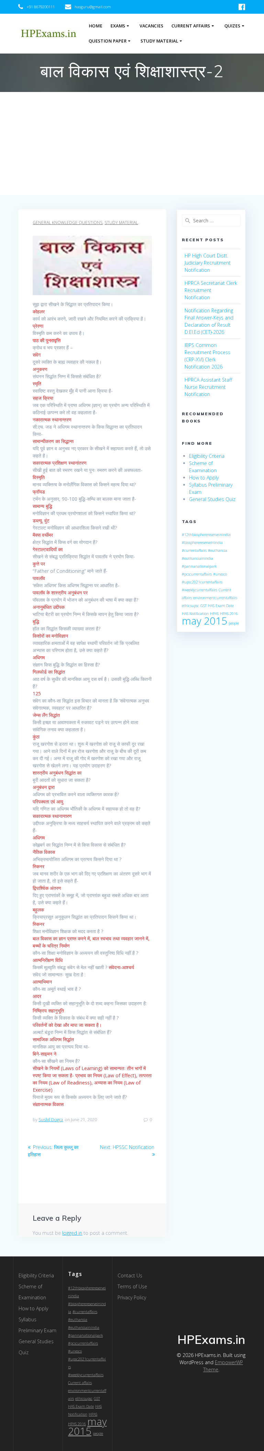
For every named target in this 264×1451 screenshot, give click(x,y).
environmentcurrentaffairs (215, 597)
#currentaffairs (194, 550)
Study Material (159, 41)
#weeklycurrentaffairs (199, 590)
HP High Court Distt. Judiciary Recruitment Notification (208, 262)
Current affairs (80, 1382)
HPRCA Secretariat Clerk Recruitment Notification (211, 290)
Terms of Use (132, 1286)
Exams (117, 26)
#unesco (220, 574)
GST (203, 605)
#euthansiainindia (197, 558)
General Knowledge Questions (67, 222)
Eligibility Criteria (206, 456)
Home (95, 26)
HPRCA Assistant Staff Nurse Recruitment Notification (208, 386)
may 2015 (204, 621)
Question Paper (107, 41)
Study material (121, 222)
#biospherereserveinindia (202, 542)
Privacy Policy (132, 1297)
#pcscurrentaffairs (197, 574)
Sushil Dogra (50, 1120)
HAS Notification (195, 613)
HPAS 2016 (229, 613)
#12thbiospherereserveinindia (206, 534)
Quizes (232, 26)
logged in (72, 1233)
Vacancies (151, 26)
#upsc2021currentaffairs (202, 582)
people (234, 623)
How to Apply (204, 477)
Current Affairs (191, 26)
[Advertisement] (132, 143)
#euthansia (217, 550)
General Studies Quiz (212, 499)
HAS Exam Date (221, 605)
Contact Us (130, 1275)
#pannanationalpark (199, 566)
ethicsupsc (190, 605)
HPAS (214, 613)
